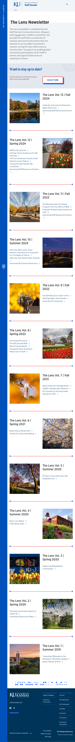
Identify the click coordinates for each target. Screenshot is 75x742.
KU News (62, 709)
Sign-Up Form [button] (52, 80)
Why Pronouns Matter (19, 346)
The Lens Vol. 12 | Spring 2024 (21, 142)
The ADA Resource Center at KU (56, 295)
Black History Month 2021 (20, 431)
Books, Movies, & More (52, 661)
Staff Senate (31, 5)
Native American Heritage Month (56, 386)
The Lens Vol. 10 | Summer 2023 (21, 241)
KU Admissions (64, 700)
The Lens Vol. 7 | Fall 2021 (56, 377)
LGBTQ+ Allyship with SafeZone (56, 388)
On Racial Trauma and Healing (22, 433)
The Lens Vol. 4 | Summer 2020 (20, 512)
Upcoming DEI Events (19, 340)
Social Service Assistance (53, 301)
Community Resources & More (22, 616)
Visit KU (61, 695)
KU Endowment (64, 704)
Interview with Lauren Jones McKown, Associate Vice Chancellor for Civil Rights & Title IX (24, 252)
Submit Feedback (48, 695)
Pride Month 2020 (17, 524)
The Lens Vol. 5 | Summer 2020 (53, 467)
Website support (46, 734)
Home (15, 10)
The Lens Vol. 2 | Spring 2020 (20, 602)
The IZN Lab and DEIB (19, 343)
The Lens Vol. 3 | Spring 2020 (53, 557)
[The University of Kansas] (19, 696)
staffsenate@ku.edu (16, 703)
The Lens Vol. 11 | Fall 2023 (56, 195)
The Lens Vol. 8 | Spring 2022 (20, 332)
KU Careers (62, 718)
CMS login (48, 737)
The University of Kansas (67, 734)
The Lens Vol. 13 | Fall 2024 (56, 96)
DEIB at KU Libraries (18, 150)
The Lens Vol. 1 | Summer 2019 (53, 647)
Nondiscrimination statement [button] (19, 733)
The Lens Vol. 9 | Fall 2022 (56, 287)
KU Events (62, 713)
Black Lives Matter (17, 521)
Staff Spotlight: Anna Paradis (55, 298)
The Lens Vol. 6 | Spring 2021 (20, 422)
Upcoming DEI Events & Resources (24, 263)
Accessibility (47, 731)
